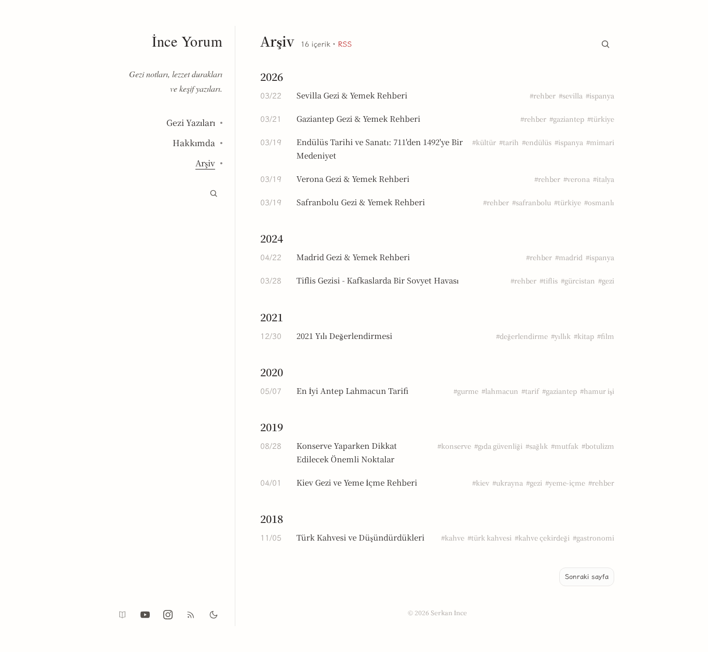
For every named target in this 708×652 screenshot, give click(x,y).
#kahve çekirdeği (542, 538)
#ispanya (600, 96)
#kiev (480, 483)
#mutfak (564, 446)
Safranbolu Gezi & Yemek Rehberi (360, 201)
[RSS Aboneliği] (191, 614)
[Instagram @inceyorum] (168, 614)
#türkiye (600, 119)
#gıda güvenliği (498, 446)
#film (605, 336)
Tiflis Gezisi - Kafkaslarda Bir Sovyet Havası (377, 280)
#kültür (484, 142)
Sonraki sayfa (586, 576)
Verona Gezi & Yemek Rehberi (352, 178)
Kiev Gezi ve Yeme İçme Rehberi (356, 482)
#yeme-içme (565, 483)
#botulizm (598, 446)
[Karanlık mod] (213, 614)
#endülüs (536, 142)
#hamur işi (597, 391)
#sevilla (571, 96)
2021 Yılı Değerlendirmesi (344, 335)
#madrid (569, 257)
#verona (576, 179)
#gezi (606, 281)
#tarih (509, 142)
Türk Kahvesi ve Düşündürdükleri (360, 537)
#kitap (584, 336)
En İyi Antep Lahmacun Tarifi (352, 390)
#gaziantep (566, 119)
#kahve (452, 538)
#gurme (466, 391)
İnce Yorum (187, 41)
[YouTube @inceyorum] (145, 614)
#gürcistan (578, 281)
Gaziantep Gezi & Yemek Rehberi (358, 118)
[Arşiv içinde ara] (605, 42)
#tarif (530, 391)
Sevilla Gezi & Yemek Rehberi (351, 95)
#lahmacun (500, 391)
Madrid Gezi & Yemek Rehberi (353, 256)
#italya (603, 179)
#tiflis (549, 281)
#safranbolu (531, 202)
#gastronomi (593, 538)
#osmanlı (599, 202)
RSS (345, 44)
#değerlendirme (522, 336)
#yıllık (561, 336)
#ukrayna (507, 483)
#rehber (543, 96)
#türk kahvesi (490, 538)
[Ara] (213, 193)
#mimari (600, 142)
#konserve (454, 446)
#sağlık (537, 446)
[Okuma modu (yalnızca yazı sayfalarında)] (122, 614)
